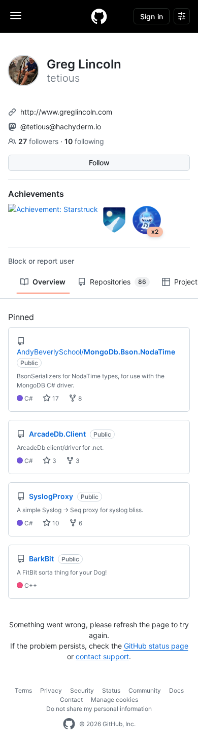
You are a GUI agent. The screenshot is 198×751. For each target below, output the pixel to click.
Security (82, 690)
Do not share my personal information (99, 708)
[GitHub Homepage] (69, 724)
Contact (71, 699)
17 (55, 398)
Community (144, 690)
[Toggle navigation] (15, 15)
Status (111, 690)
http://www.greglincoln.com (66, 112)
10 (55, 523)
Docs (176, 690)
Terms (23, 690)
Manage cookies (114, 699)
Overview (48, 281)
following (84, 141)
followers (39, 141)
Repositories (118, 281)
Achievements (36, 194)
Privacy (51, 690)
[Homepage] (99, 16)
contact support (102, 656)
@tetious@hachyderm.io (60, 126)
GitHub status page (156, 645)
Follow (99, 162)
